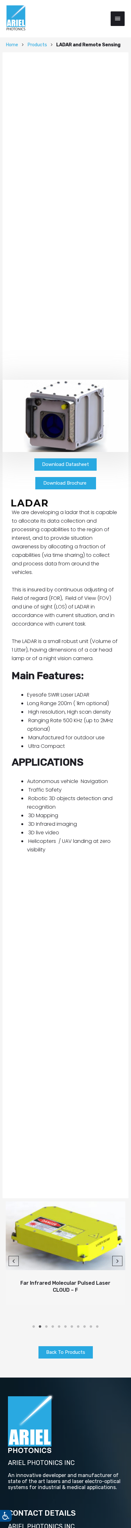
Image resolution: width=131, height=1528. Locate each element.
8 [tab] (78, 1326)
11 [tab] (97, 1326)
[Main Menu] (118, 18)
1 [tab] (34, 1326)
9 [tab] (84, 1326)
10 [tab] (91, 1326)
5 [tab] (59, 1326)
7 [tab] (72, 1326)
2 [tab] (40, 1326)
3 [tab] (46, 1326)
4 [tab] (53, 1326)
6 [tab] (65, 1326)
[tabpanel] (65, 1253)
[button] (65, 464)
